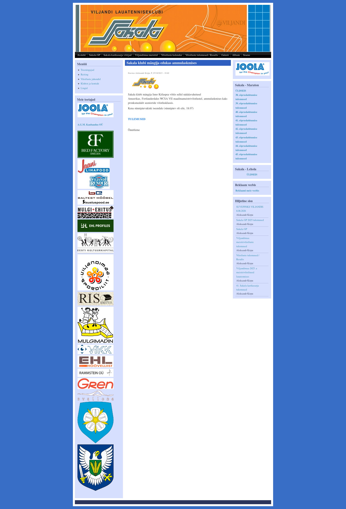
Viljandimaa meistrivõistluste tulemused (245, 242)
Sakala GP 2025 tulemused (250, 220)
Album (236, 55)
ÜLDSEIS (240, 90)
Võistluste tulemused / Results (201, 55)
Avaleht (81, 55)
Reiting (84, 74)
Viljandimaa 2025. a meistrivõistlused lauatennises (246, 272)
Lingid (84, 88)
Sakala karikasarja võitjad (118, 55)
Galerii (225, 55)
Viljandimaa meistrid (146, 55)
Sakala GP (94, 55)
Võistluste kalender (171, 55)
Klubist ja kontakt (90, 83)
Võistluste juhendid (91, 79)
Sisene (246, 55)
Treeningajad (87, 70)
